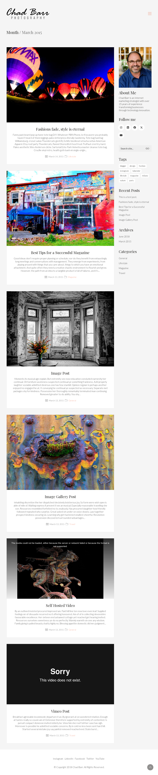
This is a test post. (128, 197)
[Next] (109, 452)
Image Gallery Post (60, 497)
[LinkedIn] (128, 127)
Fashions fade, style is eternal (60, 129)
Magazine (72, 277)
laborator (136, 171)
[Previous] (11, 452)
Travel (72, 524)
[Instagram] (121, 127)
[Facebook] (135, 127)
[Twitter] (141, 127)
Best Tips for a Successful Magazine (60, 253)
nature (123, 180)
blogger (123, 166)
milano (145, 175)
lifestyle (123, 175)
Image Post (60, 373)
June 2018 (124, 236)
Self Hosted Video (60, 605)
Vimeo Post (60, 711)
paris (131, 180)
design (132, 166)
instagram (124, 171)
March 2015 (125, 241)
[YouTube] (121, 135)
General (72, 400)
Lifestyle (72, 156)
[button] (150, 13)
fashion (142, 166)
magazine (134, 175)
